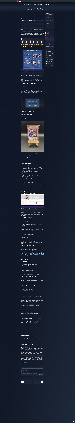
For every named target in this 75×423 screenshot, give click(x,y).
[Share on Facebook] (45, 39)
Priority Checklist (47, 23)
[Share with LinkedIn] (26, 362)
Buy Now (23, 44)
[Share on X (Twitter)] (46, 39)
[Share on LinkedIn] (49, 39)
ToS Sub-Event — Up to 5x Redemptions (49, 17)
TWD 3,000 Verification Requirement (49, 22)
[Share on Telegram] (48, 39)
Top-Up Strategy (47, 19)
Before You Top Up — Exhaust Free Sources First (49, 25)
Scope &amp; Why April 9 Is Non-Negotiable (49, 14)
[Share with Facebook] (24, 362)
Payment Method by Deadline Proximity (49, 20)
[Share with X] (23, 362)
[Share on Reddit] (50, 39)
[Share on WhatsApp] (47, 39)
